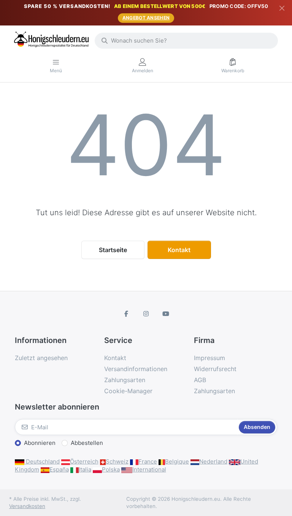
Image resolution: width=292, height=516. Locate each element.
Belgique (177, 461)
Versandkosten (27, 506)
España (59, 469)
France (147, 461)
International (149, 469)
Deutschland (42, 461)
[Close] (282, 8)
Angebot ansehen (146, 18)
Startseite (113, 250)
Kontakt (179, 250)
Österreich (84, 461)
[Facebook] (126, 313)
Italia (85, 469)
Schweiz (117, 461)
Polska (111, 469)
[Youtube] (165, 313)
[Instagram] (146, 313)
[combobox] (186, 41)
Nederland (213, 461)
